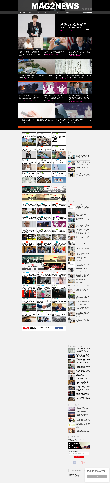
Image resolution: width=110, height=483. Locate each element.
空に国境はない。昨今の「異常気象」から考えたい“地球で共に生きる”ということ (55, 52)
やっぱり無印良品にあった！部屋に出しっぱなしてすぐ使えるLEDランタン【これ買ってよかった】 (82, 281)
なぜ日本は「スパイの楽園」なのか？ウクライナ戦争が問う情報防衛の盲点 (44, 275)
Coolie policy (95, 473)
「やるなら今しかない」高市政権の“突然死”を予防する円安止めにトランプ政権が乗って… (59, 244)
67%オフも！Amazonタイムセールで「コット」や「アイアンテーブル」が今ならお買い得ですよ (82, 264)
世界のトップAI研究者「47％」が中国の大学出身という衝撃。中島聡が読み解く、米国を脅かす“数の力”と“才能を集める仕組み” (29, 53)
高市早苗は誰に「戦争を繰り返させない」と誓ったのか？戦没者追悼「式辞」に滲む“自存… (29, 149)
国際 (24, 12)
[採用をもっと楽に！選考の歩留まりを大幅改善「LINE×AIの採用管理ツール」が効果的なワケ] (72, 158)
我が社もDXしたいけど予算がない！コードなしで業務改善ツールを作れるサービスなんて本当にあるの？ (82, 225)
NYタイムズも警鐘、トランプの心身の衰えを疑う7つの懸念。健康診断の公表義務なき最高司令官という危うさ (79, 53)
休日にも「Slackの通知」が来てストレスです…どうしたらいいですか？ (59, 162)
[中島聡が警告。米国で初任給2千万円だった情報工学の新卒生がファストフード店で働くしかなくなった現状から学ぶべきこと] (72, 165)
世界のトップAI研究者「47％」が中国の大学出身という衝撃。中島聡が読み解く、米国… (29, 162)
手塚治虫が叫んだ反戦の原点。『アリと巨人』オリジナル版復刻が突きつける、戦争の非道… (59, 218)
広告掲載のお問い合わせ (74, 474)
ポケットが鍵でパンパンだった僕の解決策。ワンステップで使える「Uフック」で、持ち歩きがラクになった (82, 237)
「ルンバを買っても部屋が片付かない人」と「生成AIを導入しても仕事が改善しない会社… (29, 314)
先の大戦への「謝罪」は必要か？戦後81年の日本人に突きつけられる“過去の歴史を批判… (29, 175)
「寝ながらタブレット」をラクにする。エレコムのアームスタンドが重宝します (82, 320)
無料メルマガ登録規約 (72, 451)
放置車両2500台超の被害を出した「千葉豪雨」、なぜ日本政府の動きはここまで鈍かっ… (44, 149)
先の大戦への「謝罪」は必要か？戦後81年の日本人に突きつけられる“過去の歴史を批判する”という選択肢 (83, 350)
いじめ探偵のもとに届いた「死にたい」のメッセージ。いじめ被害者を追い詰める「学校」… (59, 136)
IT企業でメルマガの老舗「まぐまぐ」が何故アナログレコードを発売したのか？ (83, 169)
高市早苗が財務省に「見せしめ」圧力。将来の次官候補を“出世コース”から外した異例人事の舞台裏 (82, 382)
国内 (20, 12)
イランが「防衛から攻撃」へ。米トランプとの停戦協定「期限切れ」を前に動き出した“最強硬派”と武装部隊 (83, 361)
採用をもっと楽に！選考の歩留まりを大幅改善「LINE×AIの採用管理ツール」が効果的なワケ (83, 156)
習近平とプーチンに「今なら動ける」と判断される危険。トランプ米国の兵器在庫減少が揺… (44, 218)
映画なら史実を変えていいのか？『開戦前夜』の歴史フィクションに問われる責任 (44, 175)
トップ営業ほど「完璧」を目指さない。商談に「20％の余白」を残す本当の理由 (44, 301)
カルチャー (40, 12)
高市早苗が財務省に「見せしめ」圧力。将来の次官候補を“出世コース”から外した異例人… (29, 244)
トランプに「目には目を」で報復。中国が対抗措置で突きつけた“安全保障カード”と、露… (29, 288)
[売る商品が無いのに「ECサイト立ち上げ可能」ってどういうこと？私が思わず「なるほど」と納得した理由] (72, 176)
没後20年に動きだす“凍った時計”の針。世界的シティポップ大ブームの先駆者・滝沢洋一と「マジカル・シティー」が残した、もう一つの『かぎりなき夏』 (73, 121)
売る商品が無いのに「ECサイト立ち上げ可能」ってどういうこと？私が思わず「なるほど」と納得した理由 (83, 174)
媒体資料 (71, 472)
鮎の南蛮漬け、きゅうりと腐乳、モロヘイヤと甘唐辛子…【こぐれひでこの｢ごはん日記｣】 (82, 259)
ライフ (34, 12)
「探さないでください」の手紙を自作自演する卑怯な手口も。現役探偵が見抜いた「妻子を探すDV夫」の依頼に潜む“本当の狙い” (36, 121)
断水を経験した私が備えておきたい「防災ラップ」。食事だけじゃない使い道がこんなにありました (82, 219)
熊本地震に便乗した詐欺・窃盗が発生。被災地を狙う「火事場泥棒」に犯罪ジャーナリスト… (59, 205)
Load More (44, 336)
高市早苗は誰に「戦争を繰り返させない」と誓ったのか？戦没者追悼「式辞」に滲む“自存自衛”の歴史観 (73, 25)
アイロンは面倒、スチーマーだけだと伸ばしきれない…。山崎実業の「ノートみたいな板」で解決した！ (82, 290)
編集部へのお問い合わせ (74, 475)
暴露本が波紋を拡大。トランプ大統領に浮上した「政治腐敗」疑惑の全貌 (59, 301)
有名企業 (67, 12)
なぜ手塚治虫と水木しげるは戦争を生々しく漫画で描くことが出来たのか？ (29, 136)
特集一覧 (60, 12)
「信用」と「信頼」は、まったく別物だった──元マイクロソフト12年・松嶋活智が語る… (44, 136)
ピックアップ (52, 12)
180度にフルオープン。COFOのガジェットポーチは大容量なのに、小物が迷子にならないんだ (82, 253)
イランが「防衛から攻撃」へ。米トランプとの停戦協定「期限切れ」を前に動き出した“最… (29, 205)
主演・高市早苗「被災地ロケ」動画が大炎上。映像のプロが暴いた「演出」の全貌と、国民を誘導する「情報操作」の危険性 (79, 98)
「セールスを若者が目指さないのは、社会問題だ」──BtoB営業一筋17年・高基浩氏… (29, 231)
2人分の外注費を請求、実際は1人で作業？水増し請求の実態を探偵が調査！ (44, 162)
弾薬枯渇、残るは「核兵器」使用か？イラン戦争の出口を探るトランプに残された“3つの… (29, 301)
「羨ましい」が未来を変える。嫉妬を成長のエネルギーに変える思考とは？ (44, 314)
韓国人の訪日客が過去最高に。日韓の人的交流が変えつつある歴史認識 (59, 175)
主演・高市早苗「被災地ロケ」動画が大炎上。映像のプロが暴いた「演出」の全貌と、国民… (44, 244)
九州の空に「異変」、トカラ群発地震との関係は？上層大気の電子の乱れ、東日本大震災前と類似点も (83, 414)
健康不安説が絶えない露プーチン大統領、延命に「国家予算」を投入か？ (29, 218)
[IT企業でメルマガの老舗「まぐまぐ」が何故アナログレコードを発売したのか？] (72, 171)
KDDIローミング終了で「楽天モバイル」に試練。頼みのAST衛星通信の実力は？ (29, 275)
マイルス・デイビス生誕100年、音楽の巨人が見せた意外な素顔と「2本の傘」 (59, 231)
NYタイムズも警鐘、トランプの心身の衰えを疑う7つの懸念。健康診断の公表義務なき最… (44, 205)
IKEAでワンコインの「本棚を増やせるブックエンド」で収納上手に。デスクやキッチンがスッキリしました (82, 303)
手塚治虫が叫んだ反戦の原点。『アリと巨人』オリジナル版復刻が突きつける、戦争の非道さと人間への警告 (54, 97)
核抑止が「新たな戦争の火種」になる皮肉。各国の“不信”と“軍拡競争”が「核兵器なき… (59, 314)
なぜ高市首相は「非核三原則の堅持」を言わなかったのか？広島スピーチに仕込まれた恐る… (59, 275)
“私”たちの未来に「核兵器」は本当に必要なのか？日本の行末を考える (44, 231)
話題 (46, 12)
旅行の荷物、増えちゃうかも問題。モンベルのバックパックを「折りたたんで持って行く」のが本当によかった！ (82, 270)
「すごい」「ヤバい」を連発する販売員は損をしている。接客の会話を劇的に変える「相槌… (44, 288)
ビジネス (29, 12)
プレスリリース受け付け (74, 476)
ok (97, 476)
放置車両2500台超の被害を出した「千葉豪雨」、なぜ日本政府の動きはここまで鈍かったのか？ (82, 214)
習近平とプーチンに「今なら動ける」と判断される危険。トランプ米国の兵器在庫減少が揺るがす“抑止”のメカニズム (29, 97)
